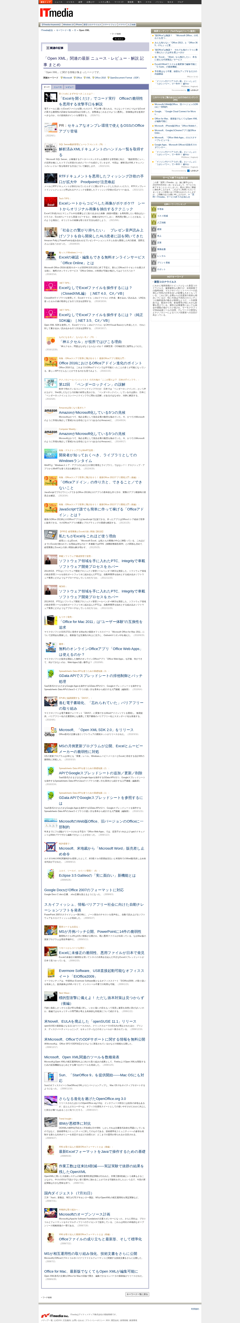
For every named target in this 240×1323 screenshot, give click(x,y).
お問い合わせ (78, 1320)
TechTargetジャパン (180, 31)
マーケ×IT (119, 2)
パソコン (159, 2)
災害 (159, 242)
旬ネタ (170, 2)
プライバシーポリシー (95, 1320)
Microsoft (67, 77)
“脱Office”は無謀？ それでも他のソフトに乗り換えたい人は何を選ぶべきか (176, 51)
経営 (80, 2)
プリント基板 (163, 262)
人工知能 (132, 24)
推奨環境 (133, 1320)
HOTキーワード (175, 276)
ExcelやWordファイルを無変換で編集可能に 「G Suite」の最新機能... (177, 65)
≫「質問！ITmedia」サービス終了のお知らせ (173, 195)
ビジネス (70, 2)
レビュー (70, 87)
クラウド (122, 24)
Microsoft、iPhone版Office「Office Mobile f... (176, 126)
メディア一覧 (47, 1320)
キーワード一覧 (63, 30)
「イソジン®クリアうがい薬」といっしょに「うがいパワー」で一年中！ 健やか (176, 83)
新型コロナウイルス (92, 24)
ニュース (59, 2)
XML (88, 77)
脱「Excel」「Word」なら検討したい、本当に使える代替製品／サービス (176, 58)
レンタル (161, 256)
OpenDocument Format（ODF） (125, 77)
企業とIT (91, 2)
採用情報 (124, 1320)
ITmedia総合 (47, 30)
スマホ (149, 2)
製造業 (131, 2)
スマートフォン (110, 24)
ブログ (180, 2)
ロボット (161, 269)
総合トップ (46, 2)
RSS (108, 1320)
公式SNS (58, 1320)
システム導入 (104, 2)
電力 (140, 2)
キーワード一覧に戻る (137, 1294)
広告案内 (67, 1320)
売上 (159, 236)
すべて (47, 87)
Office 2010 (100, 77)
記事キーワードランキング (175, 204)
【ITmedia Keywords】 (51, 24)
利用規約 (195, 1309)
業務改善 (161, 249)
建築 (159, 229)
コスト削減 (162, 216)
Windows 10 (68, 24)
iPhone (79, 24)
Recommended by (179, 90)
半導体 (160, 209)
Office (79, 77)
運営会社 (115, 1320)
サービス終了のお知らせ (175, 177)
